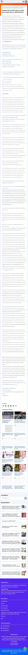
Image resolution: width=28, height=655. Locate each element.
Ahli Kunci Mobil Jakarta (9, 6)
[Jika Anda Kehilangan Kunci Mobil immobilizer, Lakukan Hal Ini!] (8, 428)
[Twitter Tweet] (3, 406)
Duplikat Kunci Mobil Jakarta (6, 357)
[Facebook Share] (6, 406)
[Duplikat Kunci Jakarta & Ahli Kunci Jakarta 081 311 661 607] (20, 428)
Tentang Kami (4, 601)
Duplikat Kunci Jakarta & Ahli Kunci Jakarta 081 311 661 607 (19, 434)
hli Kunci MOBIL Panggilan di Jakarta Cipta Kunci (18, 382)
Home (3, 6)
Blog (2, 618)
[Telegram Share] (8, 406)
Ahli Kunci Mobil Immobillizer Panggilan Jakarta (16, 264)
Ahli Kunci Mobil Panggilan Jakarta (10, 311)
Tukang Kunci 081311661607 (9, 521)
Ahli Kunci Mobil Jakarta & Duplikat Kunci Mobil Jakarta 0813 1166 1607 (19, 487)
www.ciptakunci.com (7, 119)
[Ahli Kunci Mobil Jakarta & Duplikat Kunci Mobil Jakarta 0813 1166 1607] (20, 481)
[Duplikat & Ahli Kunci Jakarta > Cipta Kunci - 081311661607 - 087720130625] (20, 468)
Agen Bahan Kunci (5, 610)
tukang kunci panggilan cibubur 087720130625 (10, 527)
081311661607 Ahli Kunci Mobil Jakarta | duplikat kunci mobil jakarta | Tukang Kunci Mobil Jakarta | (8, 487)
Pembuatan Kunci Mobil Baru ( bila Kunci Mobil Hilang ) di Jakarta (12, 59)
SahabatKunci (6, 628)
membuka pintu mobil (17, 224)
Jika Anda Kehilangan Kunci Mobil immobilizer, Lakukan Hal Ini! (7, 434)
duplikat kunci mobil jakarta (20, 6)
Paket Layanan (4, 608)
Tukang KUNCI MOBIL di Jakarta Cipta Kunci (16, 48)
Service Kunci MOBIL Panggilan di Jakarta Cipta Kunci (9, 384)
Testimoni (3, 616)
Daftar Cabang (4, 605)
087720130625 (6, 626)
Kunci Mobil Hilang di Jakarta (6, 52)
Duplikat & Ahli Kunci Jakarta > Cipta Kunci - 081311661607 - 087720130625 (19, 474)
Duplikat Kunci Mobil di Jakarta (6, 61)
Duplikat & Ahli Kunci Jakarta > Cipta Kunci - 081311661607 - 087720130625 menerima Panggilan (20, 461)
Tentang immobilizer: (5, 93)
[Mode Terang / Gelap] (23, 1)
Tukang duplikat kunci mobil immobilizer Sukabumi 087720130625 (11, 565)
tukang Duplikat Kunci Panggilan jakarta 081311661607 (6, 421)
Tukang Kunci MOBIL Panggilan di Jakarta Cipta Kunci (9, 380)
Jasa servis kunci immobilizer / (11, 115)
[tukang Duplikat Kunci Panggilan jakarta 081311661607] (8, 415)
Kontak (2, 603)
